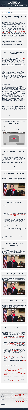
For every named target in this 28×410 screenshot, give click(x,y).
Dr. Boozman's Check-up (4, 401)
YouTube (17, 5)
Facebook (12, 5)
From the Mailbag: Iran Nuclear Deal (14, 274)
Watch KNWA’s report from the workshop (16, 380)
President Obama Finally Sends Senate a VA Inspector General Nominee (14, 17)
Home (7, 408)
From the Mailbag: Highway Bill (14, 301)
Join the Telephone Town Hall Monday (14, 151)
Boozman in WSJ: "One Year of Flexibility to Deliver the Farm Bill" (21, 395)
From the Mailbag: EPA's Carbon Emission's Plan (14, 244)
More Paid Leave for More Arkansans (20, 397)
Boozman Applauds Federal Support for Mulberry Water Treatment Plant (20, 399)
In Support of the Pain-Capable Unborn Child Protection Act (14, 122)
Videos (2, 402)
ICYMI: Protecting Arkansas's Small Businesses (14, 52)
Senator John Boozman (14, 2)
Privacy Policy (11, 408)
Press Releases (3, 394)
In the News (2, 399)
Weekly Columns (3, 396)
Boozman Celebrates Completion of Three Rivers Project (21, 402)
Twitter (15, 5)
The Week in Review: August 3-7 (14, 328)
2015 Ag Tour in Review (14, 202)
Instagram (13, 5)
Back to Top (3, 408)
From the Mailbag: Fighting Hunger (14, 173)
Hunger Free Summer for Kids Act (16, 350)
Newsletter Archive (3, 404)
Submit (26, 5)
